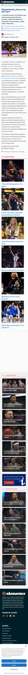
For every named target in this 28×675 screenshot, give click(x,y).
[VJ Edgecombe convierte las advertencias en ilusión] (14, 448)
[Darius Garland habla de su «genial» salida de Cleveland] (14, 499)
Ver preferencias (14, 669)
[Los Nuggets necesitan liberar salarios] (14, 546)
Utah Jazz (22, 151)
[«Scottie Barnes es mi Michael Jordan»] (14, 433)
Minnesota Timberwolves (11, 151)
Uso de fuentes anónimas (7, 643)
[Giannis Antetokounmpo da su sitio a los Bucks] (14, 401)
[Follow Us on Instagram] (10, 616)
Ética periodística (6, 631)
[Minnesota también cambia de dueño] (14, 577)
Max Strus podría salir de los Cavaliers (12, 270)
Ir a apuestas (9, 482)
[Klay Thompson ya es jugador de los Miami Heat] (14, 417)
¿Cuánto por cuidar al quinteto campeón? (14, 28)
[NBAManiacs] (7, 2)
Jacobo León (10, 34)
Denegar (14, 665)
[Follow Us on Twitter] (7, 616)
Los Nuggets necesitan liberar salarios (14, 26)
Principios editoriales (6, 628)
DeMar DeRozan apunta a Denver (12, 30)
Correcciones (5, 633)
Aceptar (14, 661)
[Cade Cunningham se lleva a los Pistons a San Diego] (14, 386)
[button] (26, 646)
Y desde (13, 66)
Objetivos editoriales (6, 638)
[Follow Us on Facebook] (3, 616)
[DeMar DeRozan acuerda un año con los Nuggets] (14, 515)
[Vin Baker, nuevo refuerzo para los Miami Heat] (14, 562)
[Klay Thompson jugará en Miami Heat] (14, 530)
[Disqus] (14, 351)
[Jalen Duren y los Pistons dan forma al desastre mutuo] (14, 464)
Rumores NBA (7, 5)
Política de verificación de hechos (9, 640)
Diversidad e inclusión (6, 635)
